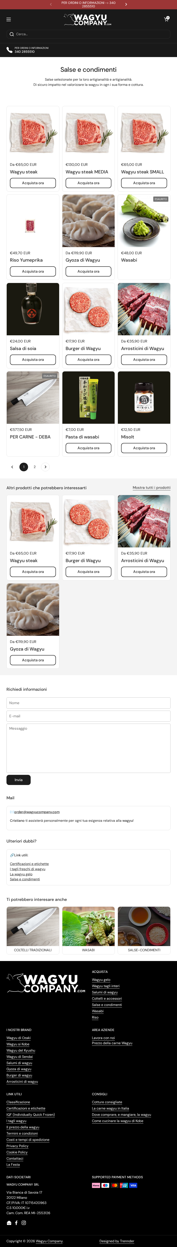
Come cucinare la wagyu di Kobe (117, 1121)
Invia (18, 779)
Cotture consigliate (107, 1102)
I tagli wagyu (16, 1121)
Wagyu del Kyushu (20, 1050)
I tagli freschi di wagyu (27, 869)
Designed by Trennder (117, 1241)
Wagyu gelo (101, 979)
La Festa (13, 1164)
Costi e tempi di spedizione (27, 1139)
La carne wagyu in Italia (110, 1108)
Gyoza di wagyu (18, 1069)
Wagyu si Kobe (17, 1044)
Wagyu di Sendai (19, 1056)
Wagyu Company (49, 1241)
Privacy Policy (17, 1146)
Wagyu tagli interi (106, 986)
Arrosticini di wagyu (22, 1081)
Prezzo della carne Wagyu (112, 1043)
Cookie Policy (17, 1152)
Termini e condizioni (22, 1133)
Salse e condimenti (25, 879)
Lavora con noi (103, 1038)
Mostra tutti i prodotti (152, 487)
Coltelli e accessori (107, 998)
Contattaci (14, 1158)
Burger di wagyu (19, 1075)
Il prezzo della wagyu (22, 1127)
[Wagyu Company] (87, 19)
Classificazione (18, 1102)
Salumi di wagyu (105, 992)
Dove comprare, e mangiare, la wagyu (121, 1114)
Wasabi (98, 1011)
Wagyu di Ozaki (18, 1038)
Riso (95, 1017)
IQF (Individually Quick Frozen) (30, 1114)
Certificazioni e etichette (29, 864)
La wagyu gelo (21, 874)
